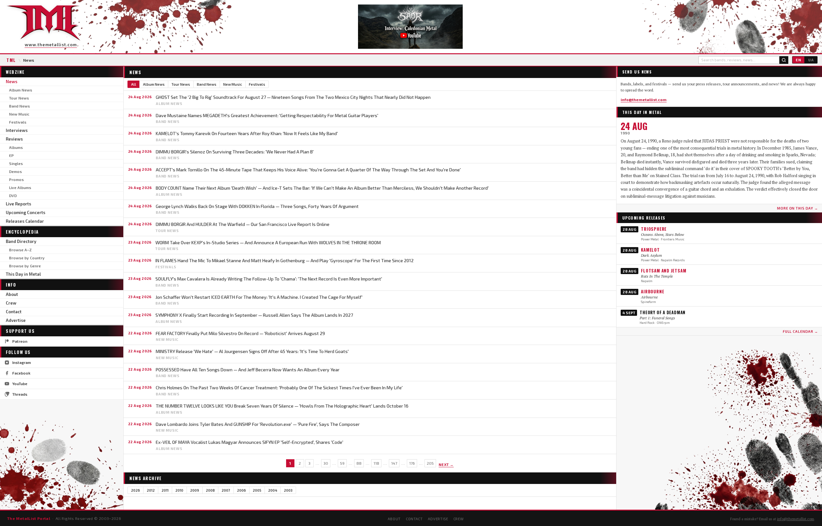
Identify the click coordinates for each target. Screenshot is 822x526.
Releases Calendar (25, 221)
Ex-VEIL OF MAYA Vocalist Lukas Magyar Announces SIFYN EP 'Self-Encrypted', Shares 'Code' (249, 442)
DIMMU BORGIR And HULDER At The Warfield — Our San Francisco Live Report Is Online (242, 224)
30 (325, 463)
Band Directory (21, 241)
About (12, 294)
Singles (16, 163)
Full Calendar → (800, 331)
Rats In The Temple (657, 276)
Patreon (19, 341)
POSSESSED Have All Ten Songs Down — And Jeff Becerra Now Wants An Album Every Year (247, 369)
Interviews (17, 130)
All (133, 84)
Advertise (16, 320)
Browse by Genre (25, 265)
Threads (19, 394)
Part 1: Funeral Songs (657, 317)
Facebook (21, 373)
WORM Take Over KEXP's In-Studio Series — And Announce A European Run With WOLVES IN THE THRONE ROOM (268, 242)
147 (394, 463)
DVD (13, 195)
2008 (210, 490)
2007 (226, 490)
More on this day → (797, 208)
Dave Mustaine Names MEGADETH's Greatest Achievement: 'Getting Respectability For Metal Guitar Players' (267, 115)
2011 (165, 490)
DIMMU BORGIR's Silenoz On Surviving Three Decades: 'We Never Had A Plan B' (235, 151)
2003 (288, 490)
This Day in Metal (23, 274)
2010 (179, 490)
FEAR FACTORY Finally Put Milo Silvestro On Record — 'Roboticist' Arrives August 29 (240, 333)
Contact (14, 311)
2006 (241, 490)
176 (412, 463)
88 (359, 463)
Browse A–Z (20, 249)
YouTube (19, 383)
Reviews (14, 139)
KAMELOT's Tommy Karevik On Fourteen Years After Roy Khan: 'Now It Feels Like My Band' (247, 133)
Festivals (17, 122)
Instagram (21, 362)
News (11, 81)
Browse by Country (27, 257)
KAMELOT (650, 249)
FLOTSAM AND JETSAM (663, 270)
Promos (16, 179)
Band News (19, 106)
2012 (151, 490)
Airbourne (649, 297)
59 (342, 463)
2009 (194, 490)
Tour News (19, 98)
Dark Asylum (651, 255)
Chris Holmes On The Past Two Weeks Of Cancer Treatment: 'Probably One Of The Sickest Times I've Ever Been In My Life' (279, 387)
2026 (135, 490)
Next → (446, 464)
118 (376, 463)
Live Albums (20, 187)
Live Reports (18, 203)
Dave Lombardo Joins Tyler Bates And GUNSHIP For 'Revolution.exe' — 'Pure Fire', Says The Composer (258, 424)
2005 (257, 490)
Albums (16, 147)
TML (11, 60)
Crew (11, 303)
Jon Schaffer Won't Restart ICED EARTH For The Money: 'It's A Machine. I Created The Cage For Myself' (259, 297)
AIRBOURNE (652, 291)
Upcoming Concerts (25, 212)
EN (798, 60)
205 (430, 463)
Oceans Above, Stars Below (662, 234)
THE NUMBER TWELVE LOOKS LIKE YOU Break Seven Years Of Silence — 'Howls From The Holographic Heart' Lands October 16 (282, 406)
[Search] (783, 60)
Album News (20, 90)
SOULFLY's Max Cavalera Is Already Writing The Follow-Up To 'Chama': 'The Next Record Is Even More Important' (268, 278)
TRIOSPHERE (654, 229)
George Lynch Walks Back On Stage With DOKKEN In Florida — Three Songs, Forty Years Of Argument (257, 206)
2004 (272, 490)
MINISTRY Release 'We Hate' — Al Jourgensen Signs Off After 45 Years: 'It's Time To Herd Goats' (252, 351)
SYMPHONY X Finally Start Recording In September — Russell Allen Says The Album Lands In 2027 (254, 315)
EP (11, 155)
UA (811, 60)
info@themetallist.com (644, 99)
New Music (19, 114)
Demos (15, 171)
